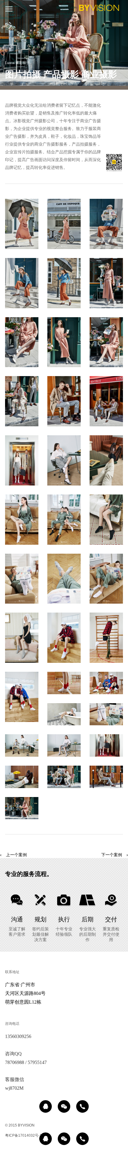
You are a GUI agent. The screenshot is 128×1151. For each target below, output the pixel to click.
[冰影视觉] (99, 9)
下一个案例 (111, 854)
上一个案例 (16, 854)
